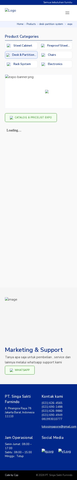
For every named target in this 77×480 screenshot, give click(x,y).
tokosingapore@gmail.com (59, 427)
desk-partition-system (51, 24)
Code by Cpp (11, 475)
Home (20, 24)
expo (70, 24)
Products (31, 24)
